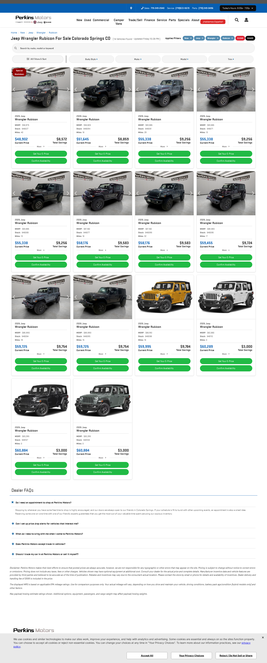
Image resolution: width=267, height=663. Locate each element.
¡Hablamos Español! (213, 21)
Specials (184, 20)
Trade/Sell (135, 20)
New (79, 20)
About (195, 20)
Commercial (101, 20)
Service (162, 20)
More (39, 146)
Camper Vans (119, 21)
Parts (172, 20)
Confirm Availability (41, 160)
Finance (149, 20)
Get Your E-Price (41, 153)
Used (87, 20)
